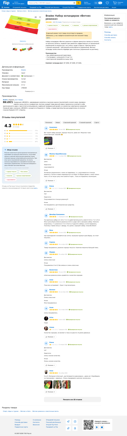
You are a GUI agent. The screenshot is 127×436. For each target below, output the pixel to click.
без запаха (65, 25)
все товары (19, 99)
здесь (48, 38)
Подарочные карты (84, 7)
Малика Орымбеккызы (57, 154)
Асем (51, 307)
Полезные (48, 122)
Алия (51, 280)
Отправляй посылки (19, 7)
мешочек (76, 25)
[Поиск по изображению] (74, 2)
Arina (51, 317)
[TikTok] (68, 428)
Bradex (23, 70)
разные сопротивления (90, 25)
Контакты (107, 40)
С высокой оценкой (70, 122)
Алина (51, 327)
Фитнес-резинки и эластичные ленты (39, 11)
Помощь (17, 420)
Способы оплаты (110, 37)
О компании (37, 420)
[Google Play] (97, 427)
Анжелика (53, 127)
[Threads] (75, 428)
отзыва (58, 22)
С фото (97, 122)
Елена (51, 186)
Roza (51, 230)
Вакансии (36, 424)
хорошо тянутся (53, 25)
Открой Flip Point (68, 7)
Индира (52, 252)
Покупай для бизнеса (52, 7)
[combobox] (51, 3)
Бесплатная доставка (101, 7)
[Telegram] (68, 421)
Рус (100, 3)
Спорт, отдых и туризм (9, 11)
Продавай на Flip (35, 7)
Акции (114, 7)
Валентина (53, 270)
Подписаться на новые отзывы (71, 22)
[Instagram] (75, 421)
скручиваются (52, 29)
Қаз (96, 3)
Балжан (52, 289)
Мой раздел (87, 3)
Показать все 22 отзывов (72, 399)
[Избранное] (107, 3)
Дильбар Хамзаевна (56, 214)
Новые (58, 122)
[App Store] (102, 427)
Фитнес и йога (21, 11)
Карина (52, 242)
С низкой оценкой (85, 122)
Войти (86, 2)
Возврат (17, 424)
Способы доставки (110, 35)
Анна (51, 371)
